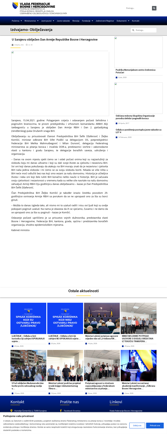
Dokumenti (122, 20)
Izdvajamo (19, 29)
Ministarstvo (30, 20)
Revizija (75, 20)
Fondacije (86, 20)
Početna (15, 20)
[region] (83, 423)
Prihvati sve (155, 425)
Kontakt (135, 20)
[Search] (154, 8)
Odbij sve (137, 425)
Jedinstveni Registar (105, 20)
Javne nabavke (63, 20)
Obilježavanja (41, 29)
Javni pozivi (46, 20)
